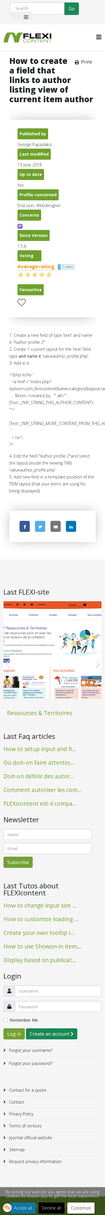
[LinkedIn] (71, 526)
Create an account (50, 1034)
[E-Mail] (55, 526)
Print (86, 62)
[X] (40, 526)
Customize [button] (81, 1208)
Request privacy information (35, 1161)
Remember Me (24, 1020)
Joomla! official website (30, 1137)
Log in (14, 1034)
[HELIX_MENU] (99, 37)
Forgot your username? (30, 1050)
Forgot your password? (30, 1063)
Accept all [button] (23, 1208)
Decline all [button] (51, 1208)
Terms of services (25, 1125)
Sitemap (16, 1149)
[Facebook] (25, 526)
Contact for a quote (27, 1090)
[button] (7, 1207)
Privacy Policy (20, 1114)
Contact (16, 1102)
